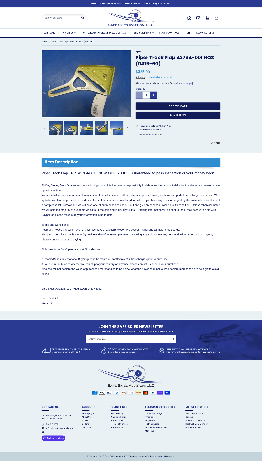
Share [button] (217, 143)
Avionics (149, 416)
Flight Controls (152, 423)
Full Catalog (117, 413)
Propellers (150, 420)
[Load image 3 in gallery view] (86, 128)
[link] (66, 350)
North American (193, 427)
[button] (216, 18)
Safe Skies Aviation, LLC (116, 456)
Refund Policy (117, 420)
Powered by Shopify (139, 456)
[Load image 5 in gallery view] (117, 128)
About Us (86, 416)
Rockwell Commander (196, 423)
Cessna (189, 416)
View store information (151, 134)
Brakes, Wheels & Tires (156, 427)
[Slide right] (127, 128)
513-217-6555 (52, 424)
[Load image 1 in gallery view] (56, 128)
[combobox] (64, 17)
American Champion (195, 420)
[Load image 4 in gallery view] (101, 128)
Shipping (140, 77)
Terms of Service (119, 423)
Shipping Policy (118, 416)
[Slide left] (45, 128)
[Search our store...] (82, 17)
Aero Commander (194, 413)
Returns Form (117, 427)
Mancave (149, 431)
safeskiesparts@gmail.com (59, 428)
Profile (85, 420)
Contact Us (87, 427)
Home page (88, 413)
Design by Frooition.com (162, 456)
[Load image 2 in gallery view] (71, 128)
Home (45, 42)
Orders (85, 423)
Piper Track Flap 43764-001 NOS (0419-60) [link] (72, 42)
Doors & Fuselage (154, 413)
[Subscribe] (173, 339)
